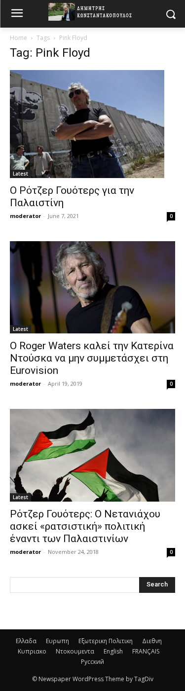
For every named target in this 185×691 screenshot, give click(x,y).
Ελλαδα (26, 641)
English (113, 651)
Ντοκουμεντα (75, 651)
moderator (25, 215)
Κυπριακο (32, 651)
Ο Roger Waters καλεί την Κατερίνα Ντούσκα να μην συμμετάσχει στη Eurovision (92, 358)
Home (18, 38)
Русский (92, 661)
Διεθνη (152, 641)
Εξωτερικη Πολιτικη (105, 641)
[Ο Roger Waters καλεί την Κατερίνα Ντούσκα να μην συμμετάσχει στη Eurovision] (92, 287)
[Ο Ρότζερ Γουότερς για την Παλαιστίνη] (92, 124)
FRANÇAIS (145, 651)
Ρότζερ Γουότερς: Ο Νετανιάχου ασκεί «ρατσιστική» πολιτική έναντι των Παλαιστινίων (85, 526)
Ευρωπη (57, 641)
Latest (20, 173)
